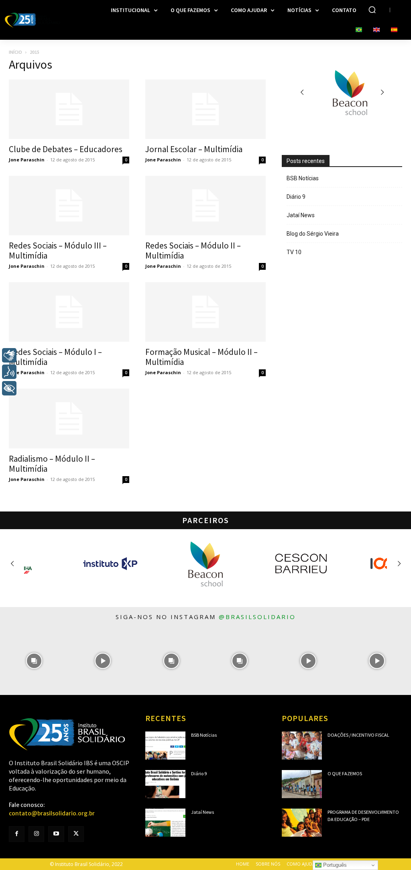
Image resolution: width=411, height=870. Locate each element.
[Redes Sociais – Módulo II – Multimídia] (205, 205)
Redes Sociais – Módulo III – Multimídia (58, 250)
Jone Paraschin (27, 160)
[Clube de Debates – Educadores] (69, 109)
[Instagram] (36, 834)
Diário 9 (296, 197)
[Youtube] (56, 834)
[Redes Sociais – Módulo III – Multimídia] (69, 205)
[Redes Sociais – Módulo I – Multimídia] (69, 312)
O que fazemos (345, 773)
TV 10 (294, 252)
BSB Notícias (303, 178)
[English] (376, 30)
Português (334, 865)
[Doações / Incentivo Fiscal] (302, 745)
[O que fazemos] (302, 784)
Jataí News (301, 215)
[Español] (394, 30)
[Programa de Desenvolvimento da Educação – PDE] (302, 823)
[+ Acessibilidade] (9, 388)
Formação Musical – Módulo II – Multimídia (201, 356)
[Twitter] (76, 834)
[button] (372, 10)
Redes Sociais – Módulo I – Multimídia (55, 356)
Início (15, 52)
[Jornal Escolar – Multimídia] (205, 109)
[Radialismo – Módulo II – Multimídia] (69, 418)
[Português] (359, 30)
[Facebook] (16, 834)
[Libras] (9, 355)
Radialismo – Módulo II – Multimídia (52, 463)
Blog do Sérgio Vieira (313, 233)
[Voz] (9, 372)
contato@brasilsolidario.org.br (52, 813)
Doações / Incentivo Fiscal (358, 735)
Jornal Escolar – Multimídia (193, 149)
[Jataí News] (165, 823)
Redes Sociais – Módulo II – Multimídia (193, 250)
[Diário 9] (165, 784)
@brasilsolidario (257, 617)
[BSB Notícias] (165, 745)
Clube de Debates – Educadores (65, 149)
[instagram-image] (34, 661)
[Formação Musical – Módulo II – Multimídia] (205, 312)
